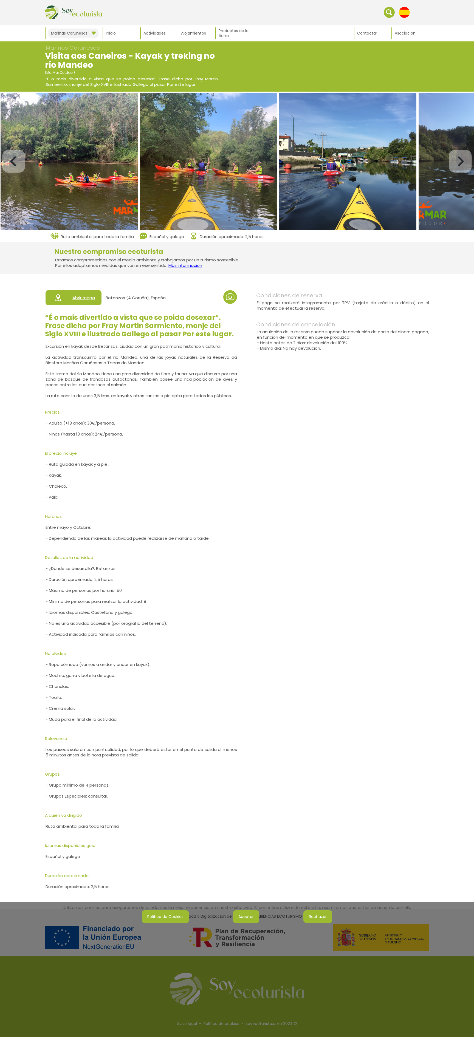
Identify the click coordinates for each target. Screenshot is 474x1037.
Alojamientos (193, 33)
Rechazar (318, 916)
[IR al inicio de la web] (73, 12)
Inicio (111, 33)
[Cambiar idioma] (404, 12)
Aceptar (246, 916)
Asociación (405, 33)
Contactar (367, 33)
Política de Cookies (165, 916)
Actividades (154, 33)
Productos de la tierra (234, 33)
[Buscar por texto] (389, 12)
